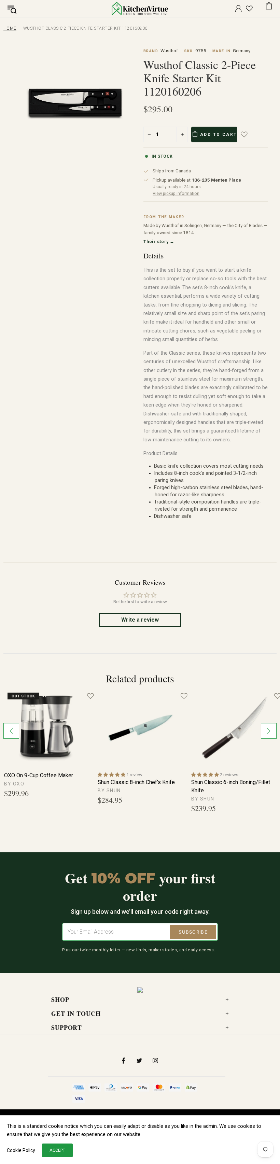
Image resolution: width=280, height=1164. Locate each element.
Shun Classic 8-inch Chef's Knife (136, 782)
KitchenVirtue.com (140, 8)
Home (9, 28)
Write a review (140, 619)
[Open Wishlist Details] (249, 8)
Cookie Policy (21, 1150)
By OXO (14, 783)
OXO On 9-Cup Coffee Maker (38, 775)
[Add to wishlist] (249, 134)
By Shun (109, 790)
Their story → (158, 241)
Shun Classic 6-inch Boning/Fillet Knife (230, 786)
